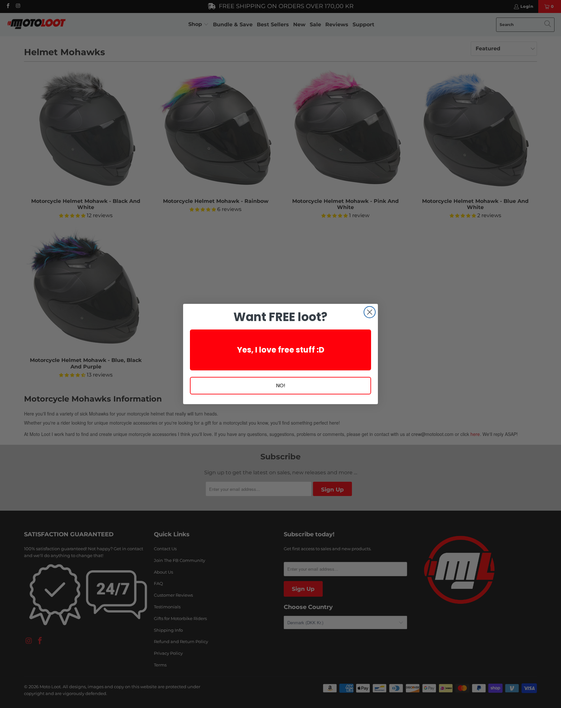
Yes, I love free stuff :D (280, 349)
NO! (280, 385)
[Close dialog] (369, 312)
